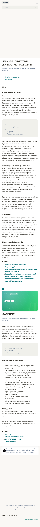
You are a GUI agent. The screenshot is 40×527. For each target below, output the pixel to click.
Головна (4, 68)
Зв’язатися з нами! (31, 520)
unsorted (10, 68)
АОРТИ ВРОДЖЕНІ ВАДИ (14, 437)
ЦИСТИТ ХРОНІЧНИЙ (13, 439)
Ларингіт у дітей (11, 267)
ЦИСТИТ (8, 434)
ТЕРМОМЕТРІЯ (10, 441)
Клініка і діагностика (12, 77)
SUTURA (5, 3)
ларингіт (21, 144)
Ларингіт (5, 96)
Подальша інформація (15, 134)
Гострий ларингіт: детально (15, 264)
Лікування (8, 79)
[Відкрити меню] (37, 2)
